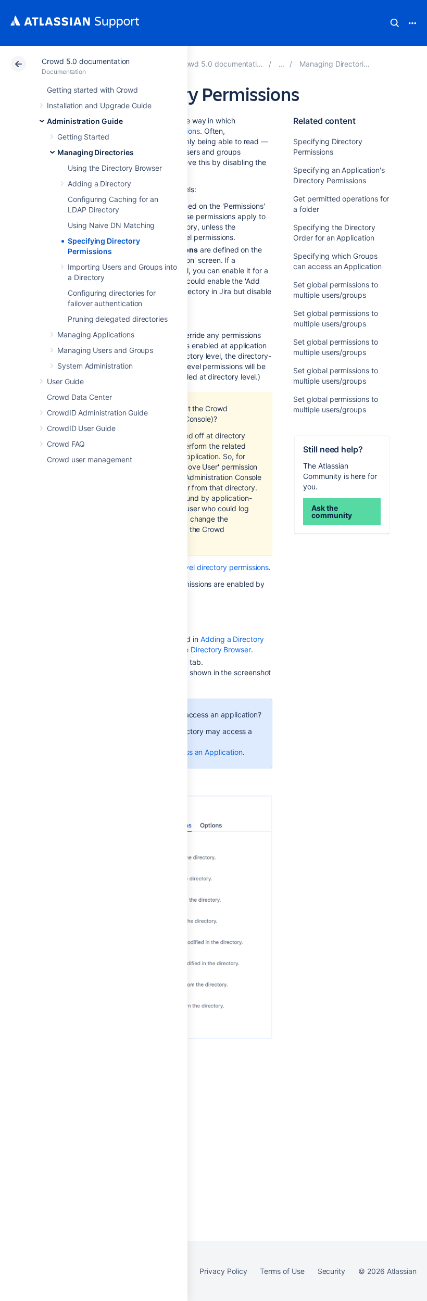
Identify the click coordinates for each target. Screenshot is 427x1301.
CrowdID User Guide (81, 428)
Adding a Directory (99, 183)
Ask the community (331, 511)
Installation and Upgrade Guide (99, 105)
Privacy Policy (223, 1271)
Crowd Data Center (79, 397)
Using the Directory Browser (115, 167)
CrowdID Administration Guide (97, 412)
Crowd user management (89, 459)
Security (331, 1271)
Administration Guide (85, 121)
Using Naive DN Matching (111, 225)
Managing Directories (95, 152)
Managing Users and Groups (105, 350)
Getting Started (83, 136)
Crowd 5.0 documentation (86, 61)
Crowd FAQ (66, 443)
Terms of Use (282, 1271)
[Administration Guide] (282, 63)
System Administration (95, 365)
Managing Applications (95, 334)
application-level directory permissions (204, 567)
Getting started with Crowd (92, 89)
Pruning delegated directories (118, 318)
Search (394, 23)
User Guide (65, 381)
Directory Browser (221, 649)
